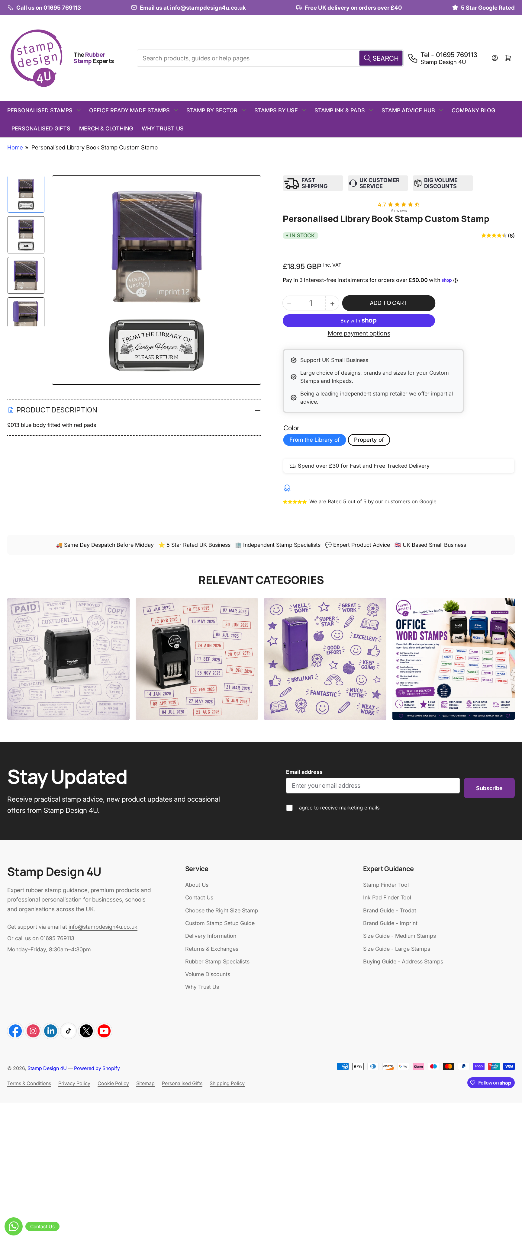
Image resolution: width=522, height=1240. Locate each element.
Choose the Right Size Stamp (221, 910)
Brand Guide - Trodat (389, 910)
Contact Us (199, 897)
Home (15, 147)
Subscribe (489, 788)
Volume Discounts (207, 974)
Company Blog (473, 110)
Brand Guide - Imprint (390, 923)
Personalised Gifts (40, 128)
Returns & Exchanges (211, 949)
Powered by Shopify (97, 1068)
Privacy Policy (74, 1083)
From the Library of (314, 439)
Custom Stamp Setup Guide (220, 923)
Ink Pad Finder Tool (387, 897)
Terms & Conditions (29, 1083)
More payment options (359, 333)
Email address (304, 772)
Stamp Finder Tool (386, 885)
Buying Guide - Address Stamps (403, 961)
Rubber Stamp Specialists (217, 961)
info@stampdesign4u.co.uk (103, 927)
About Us (196, 885)
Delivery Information (210, 936)
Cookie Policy (113, 1083)
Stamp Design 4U (47, 1068)
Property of (369, 439)
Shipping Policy (227, 1083)
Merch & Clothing (106, 128)
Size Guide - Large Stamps (396, 949)
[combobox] (270, 58)
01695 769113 (57, 938)
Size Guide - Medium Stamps (399, 936)
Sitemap (145, 1083)
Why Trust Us (163, 128)
